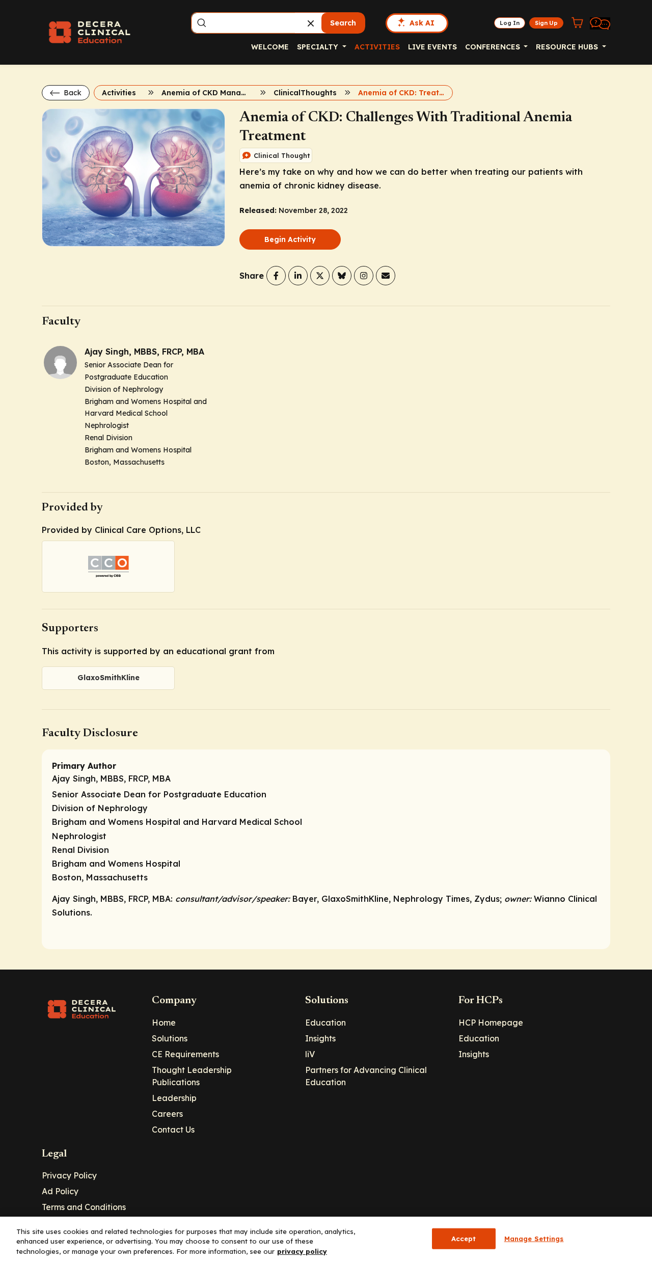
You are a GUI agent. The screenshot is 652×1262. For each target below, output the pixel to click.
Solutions (169, 1038)
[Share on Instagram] (363, 275)
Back (72, 92)
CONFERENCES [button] (493, 46)
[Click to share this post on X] (320, 275)
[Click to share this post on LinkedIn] (298, 275)
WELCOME (270, 46)
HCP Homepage (490, 1022)
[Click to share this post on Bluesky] (341, 275)
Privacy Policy (69, 1175)
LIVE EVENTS (432, 46)
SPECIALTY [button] (318, 46)
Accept (463, 1238)
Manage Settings (534, 1238)
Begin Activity (290, 239)
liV (310, 1054)
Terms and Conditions (84, 1207)
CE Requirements (185, 1054)
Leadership (174, 1098)
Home (164, 1022)
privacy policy (302, 1251)
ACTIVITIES (377, 46)
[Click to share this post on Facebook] (276, 275)
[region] (326, 1239)
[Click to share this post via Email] (385, 275)
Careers (167, 1114)
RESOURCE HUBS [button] (568, 46)
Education (325, 1022)
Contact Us (173, 1129)
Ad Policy (60, 1191)
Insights (320, 1038)
